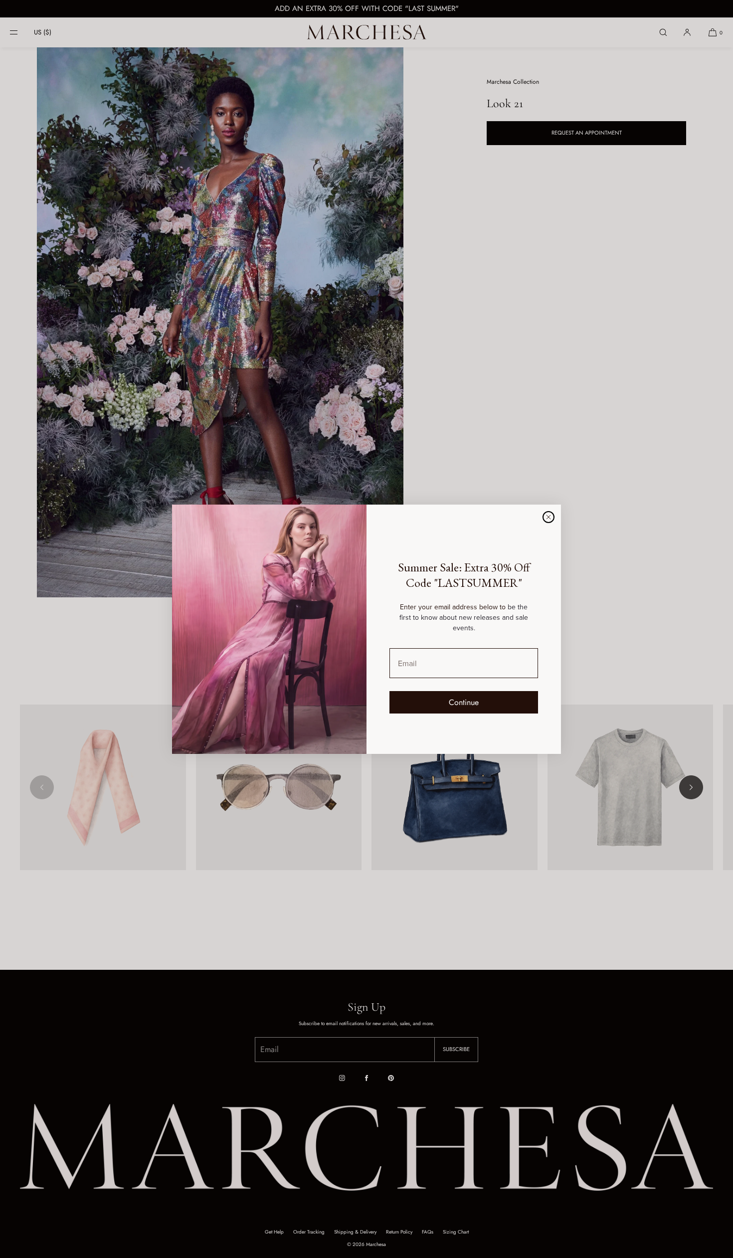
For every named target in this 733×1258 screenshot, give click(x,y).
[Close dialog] (548, 517)
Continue (464, 702)
